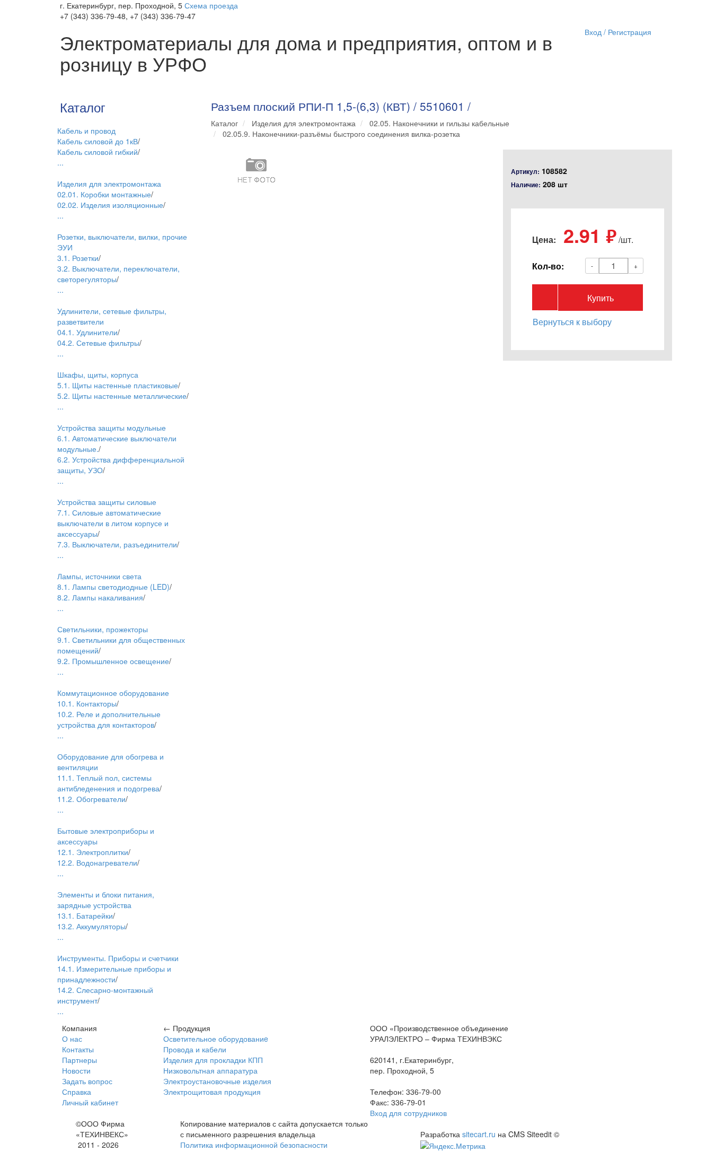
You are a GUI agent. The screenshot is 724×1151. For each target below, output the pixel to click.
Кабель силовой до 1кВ (97, 141)
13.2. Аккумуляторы (91, 926)
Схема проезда (211, 5)
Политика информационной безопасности (254, 1144)
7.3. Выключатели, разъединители (117, 544)
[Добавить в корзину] (545, 297)
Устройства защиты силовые (106, 501)
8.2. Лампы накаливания (100, 597)
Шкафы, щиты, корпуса (97, 374)
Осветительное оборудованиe (215, 1038)
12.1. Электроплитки (92, 852)
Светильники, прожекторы (102, 629)
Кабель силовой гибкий (97, 151)
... (60, 162)
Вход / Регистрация (618, 32)
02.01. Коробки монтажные (104, 194)
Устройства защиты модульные (111, 427)
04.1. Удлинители (87, 332)
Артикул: (525, 171)
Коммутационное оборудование (113, 692)
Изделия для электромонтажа (109, 183)
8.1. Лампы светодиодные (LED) (113, 586)
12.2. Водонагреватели (97, 862)
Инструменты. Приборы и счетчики (118, 958)
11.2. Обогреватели (91, 799)
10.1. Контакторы (87, 703)
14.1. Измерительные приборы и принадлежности (114, 973)
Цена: (544, 240)
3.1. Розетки (78, 257)
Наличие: (526, 184)
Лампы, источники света (99, 576)
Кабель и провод (86, 130)
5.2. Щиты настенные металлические (122, 395)
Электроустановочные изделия (217, 1081)
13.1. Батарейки (85, 915)
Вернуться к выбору (572, 322)
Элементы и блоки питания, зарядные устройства (105, 899)
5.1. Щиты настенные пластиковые (117, 385)
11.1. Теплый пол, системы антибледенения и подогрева (108, 783)
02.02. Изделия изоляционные (110, 204)
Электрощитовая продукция (212, 1091)
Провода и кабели (194, 1049)
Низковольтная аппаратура (210, 1070)
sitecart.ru (479, 1134)
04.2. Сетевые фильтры (98, 342)
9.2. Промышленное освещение (113, 661)
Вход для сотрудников (408, 1113)
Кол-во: (548, 266)
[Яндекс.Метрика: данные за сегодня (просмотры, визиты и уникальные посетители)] (452, 1145)
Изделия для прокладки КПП (213, 1059)
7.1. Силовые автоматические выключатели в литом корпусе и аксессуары (113, 523)
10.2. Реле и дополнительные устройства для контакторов (109, 719)
